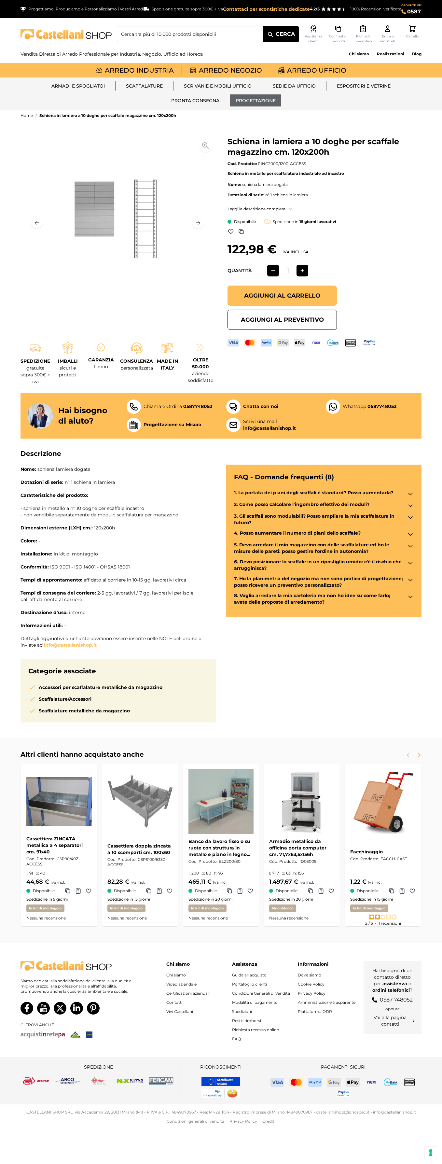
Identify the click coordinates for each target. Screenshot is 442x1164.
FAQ (236, 1038)
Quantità (240, 270)
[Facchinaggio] (383, 801)
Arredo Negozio (230, 70)
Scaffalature (144, 86)
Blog (416, 53)
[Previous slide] (408, 755)
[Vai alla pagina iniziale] (66, 34)
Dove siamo (309, 975)
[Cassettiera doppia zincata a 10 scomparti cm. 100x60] (140, 801)
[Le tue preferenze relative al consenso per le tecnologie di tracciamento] (430, 1152)
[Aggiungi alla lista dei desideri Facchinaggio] (412, 891)
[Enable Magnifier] (205, 145)
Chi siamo (359, 53)
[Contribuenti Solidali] (220, 1081)
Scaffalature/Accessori (65, 699)
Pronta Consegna (195, 101)
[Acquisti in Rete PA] (43, 1034)
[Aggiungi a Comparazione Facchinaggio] (391, 891)
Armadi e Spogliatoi (78, 86)
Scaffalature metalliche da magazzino (84, 711)
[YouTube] (43, 1008)
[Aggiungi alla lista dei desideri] (231, 231)
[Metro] (89, 1034)
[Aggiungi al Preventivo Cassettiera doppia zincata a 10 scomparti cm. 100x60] (159, 891)
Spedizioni (242, 1011)
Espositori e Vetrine (364, 86)
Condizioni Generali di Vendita (261, 993)
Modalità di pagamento (255, 1002)
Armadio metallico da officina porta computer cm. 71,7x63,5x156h (297, 847)
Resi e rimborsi (246, 1020)
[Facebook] (27, 1008)
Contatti (174, 1002)
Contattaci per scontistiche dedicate (266, 9)
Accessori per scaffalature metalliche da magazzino (100, 687)
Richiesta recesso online (255, 1029)
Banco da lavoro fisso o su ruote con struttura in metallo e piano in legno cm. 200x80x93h (219, 848)
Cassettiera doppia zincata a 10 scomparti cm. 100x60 (139, 849)
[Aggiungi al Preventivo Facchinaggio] (402, 891)
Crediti (268, 1121)
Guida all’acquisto (249, 975)
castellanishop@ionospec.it (342, 1112)
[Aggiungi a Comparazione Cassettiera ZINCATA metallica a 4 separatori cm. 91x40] (67, 891)
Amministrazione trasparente (326, 1002)
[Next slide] (418, 755)
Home (27, 115)
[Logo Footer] (78, 966)
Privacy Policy (311, 993)
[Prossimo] (198, 223)
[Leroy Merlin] (75, 1034)
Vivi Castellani (179, 1011)
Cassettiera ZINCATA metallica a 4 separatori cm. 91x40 (54, 845)
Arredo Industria (139, 70)
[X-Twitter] (60, 1008)
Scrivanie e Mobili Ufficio (218, 86)
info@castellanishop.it (70, 645)
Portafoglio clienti (249, 984)
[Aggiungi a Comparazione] (241, 231)
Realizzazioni (390, 53)
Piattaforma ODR (315, 1011)
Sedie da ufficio (294, 86)
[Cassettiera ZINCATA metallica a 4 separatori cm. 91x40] (59, 801)
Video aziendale (181, 984)
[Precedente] (37, 223)
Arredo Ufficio (316, 70)
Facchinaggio (366, 852)
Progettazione (256, 101)
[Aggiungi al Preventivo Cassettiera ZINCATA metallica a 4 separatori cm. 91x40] (78, 891)
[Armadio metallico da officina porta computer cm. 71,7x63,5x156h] (302, 801)
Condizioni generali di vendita (195, 1121)
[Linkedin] (76, 1008)
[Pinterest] (93, 1008)
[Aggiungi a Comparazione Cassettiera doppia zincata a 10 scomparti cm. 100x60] (148, 891)
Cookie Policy (311, 984)
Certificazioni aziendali (188, 993)
